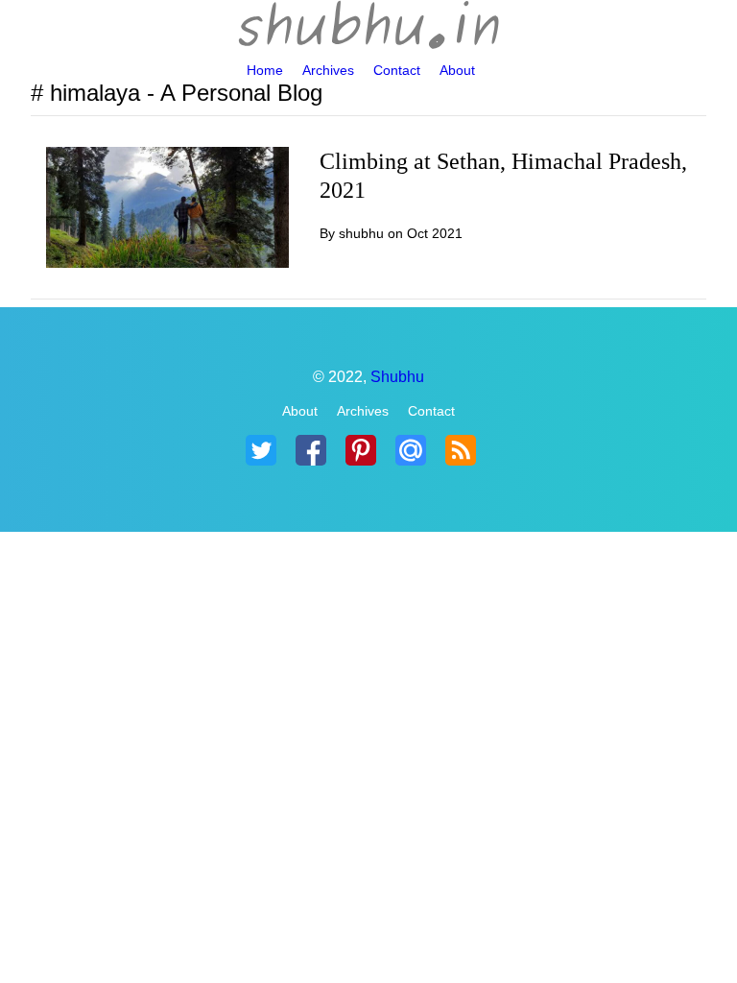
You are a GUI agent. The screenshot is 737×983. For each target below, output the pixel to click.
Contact (396, 70)
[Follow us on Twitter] (261, 450)
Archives (328, 70)
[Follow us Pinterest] (360, 450)
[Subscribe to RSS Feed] (460, 450)
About (457, 70)
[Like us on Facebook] (311, 450)
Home (265, 70)
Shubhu (397, 377)
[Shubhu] (368, 27)
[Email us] (410, 450)
